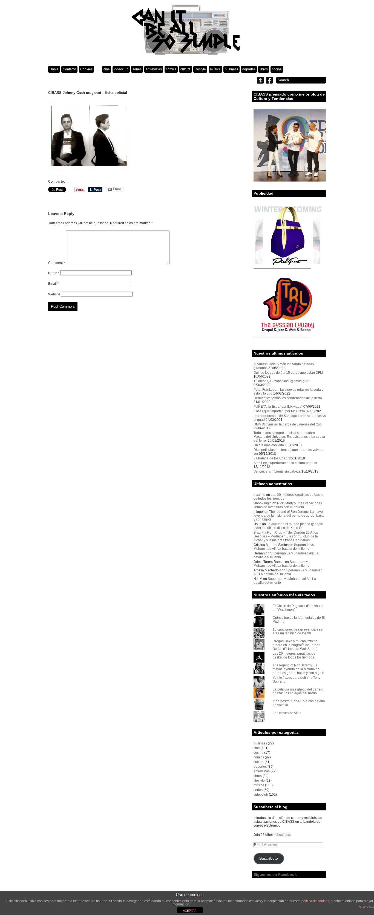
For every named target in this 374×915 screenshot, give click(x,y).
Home (54, 69)
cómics (171, 69)
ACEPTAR (190, 910)
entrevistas (154, 69)
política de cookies (315, 901)
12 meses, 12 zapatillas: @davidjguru (281, 381)
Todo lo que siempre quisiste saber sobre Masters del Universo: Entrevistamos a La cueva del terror (289, 436)
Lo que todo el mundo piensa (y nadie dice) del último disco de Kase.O (288, 526)
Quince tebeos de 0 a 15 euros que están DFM (288, 373)
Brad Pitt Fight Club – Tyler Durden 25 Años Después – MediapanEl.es (286, 534)
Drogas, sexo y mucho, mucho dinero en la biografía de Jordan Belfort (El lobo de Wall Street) (296, 645)
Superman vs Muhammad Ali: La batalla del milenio (284, 547)
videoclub (121, 69)
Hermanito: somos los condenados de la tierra (288, 398)
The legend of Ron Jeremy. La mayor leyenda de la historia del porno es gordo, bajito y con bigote (289, 515)
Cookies (86, 69)
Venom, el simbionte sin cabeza (277, 471)
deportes (248, 69)
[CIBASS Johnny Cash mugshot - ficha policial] (89, 169)
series (137, 69)
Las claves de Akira (287, 713)
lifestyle (200, 69)
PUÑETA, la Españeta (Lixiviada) (278, 406)
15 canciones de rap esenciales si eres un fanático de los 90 (298, 631)
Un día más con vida (269, 445)
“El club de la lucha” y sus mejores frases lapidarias (286, 538)
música (215, 69)
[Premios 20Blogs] (290, 180)
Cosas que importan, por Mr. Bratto (279, 411)
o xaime (259, 495)
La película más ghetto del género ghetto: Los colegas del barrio (298, 691)
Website (54, 294)
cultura (185, 69)
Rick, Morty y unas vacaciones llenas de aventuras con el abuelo (288, 505)
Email (53, 284)
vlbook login (263, 503)
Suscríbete (268, 858)
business (231, 69)
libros (264, 69)
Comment (56, 263)
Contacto (69, 69)
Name (53, 273)
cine (106, 69)
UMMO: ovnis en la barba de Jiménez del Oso (288, 424)
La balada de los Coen (270, 458)
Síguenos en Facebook (275, 874)
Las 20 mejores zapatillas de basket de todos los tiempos (294, 655)
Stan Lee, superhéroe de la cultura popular (285, 463)
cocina (277, 69)
